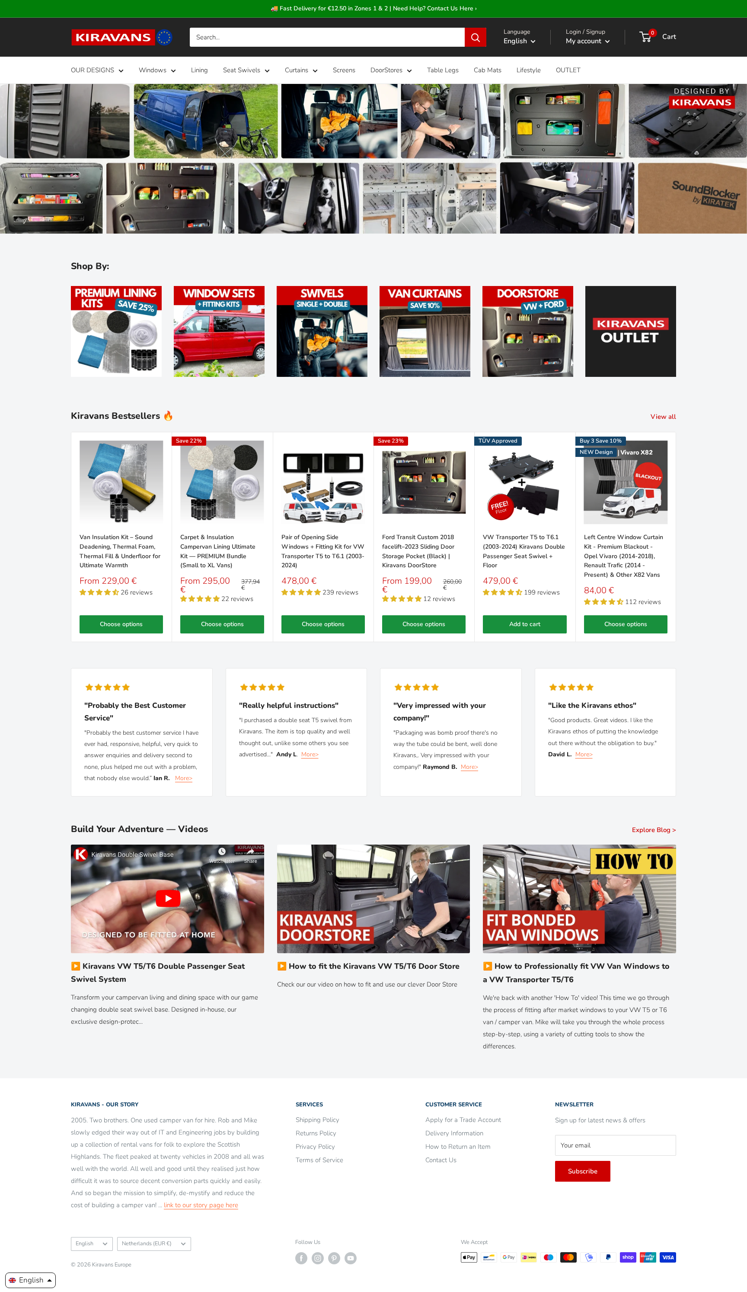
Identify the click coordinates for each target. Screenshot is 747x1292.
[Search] (475, 37)
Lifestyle (529, 70)
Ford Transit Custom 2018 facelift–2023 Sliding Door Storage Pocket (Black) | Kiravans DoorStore (418, 551)
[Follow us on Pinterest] (334, 1258)
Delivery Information (454, 1133)
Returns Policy (316, 1133)
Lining (199, 70)
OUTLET (568, 70)
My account (584, 41)
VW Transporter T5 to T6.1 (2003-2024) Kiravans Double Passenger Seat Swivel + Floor (524, 551)
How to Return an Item (458, 1146)
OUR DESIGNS (92, 70)
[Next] (676, 536)
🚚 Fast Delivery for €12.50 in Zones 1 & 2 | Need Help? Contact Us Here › (374, 8)
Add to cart (524, 624)
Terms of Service (319, 1160)
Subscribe (582, 1171)
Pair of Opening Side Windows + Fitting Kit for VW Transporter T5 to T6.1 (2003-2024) (322, 551)
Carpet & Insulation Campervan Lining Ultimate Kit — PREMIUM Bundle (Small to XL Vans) (217, 551)
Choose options (121, 624)
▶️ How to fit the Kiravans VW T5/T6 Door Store (368, 966)
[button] (30, 1280)
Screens (344, 70)
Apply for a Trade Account (463, 1119)
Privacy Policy (315, 1146)
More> (183, 778)
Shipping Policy (317, 1119)
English (84, 1243)
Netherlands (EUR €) (147, 1243)
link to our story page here (201, 1205)
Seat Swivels (241, 70)
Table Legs (443, 70)
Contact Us (440, 1160)
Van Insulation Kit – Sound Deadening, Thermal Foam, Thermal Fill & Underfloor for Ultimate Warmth (120, 551)
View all (664, 416)
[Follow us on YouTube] (351, 1258)
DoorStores (386, 70)
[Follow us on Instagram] (318, 1258)
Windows (152, 70)
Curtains (296, 70)
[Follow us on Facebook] (301, 1258)
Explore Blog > (655, 830)
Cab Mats (487, 70)
